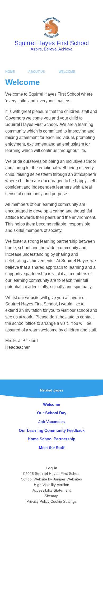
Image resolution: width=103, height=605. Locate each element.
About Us (36, 71)
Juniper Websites (67, 479)
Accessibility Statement (51, 490)
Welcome (67, 71)
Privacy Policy (37, 501)
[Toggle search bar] (82, 6)
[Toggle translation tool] (69, 6)
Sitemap (51, 496)
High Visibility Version (51, 485)
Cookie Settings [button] (63, 501)
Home (10, 71)
